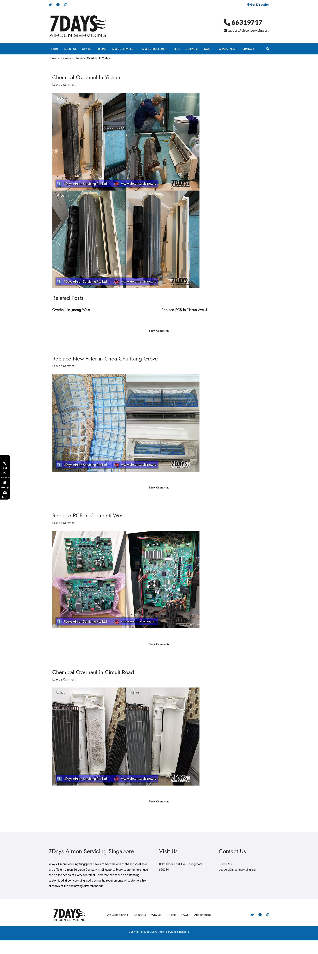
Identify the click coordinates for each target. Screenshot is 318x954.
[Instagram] (65, 4)
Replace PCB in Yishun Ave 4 (184, 309)
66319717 (246, 22)
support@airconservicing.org (248, 30)
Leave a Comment (63, 84)
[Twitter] (50, 4)
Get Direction (259, 4)
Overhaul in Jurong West (71, 309)
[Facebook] (58, 4)
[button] (135, 48)
